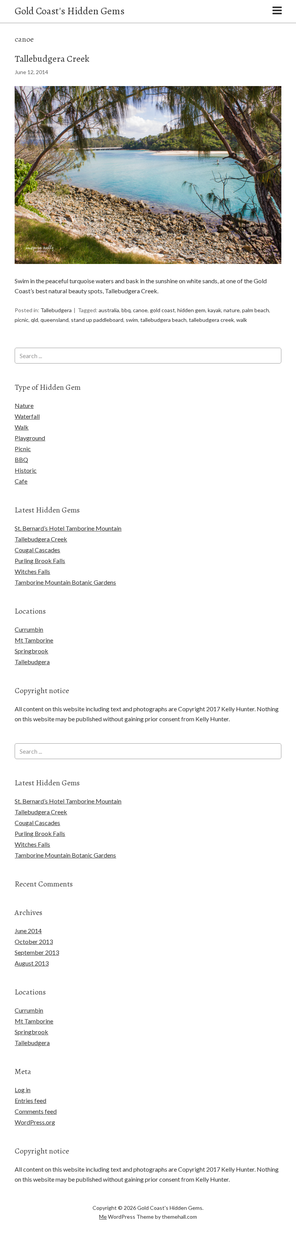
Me (103, 1216)
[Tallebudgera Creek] (148, 270)
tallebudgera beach (163, 319)
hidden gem (191, 310)
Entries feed (30, 1100)
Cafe (21, 481)
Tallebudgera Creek (52, 58)
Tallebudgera (56, 310)
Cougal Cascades (37, 549)
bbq (126, 310)
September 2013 (37, 952)
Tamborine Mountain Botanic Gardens (65, 582)
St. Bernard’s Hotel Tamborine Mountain (68, 528)
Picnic (23, 448)
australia (109, 310)
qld (34, 319)
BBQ (21, 459)
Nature (24, 405)
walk (241, 319)
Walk (22, 427)
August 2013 (32, 963)
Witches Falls (32, 571)
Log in (22, 1089)
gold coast (162, 310)
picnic (22, 319)
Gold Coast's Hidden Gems (69, 11)
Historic (26, 470)
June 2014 (28, 930)
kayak (214, 310)
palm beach (255, 310)
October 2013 (34, 941)
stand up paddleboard (97, 319)
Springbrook (31, 651)
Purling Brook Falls (40, 560)
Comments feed (36, 1111)
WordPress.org (35, 1122)
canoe (140, 310)
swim (132, 319)
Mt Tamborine (34, 640)
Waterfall (27, 416)
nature (232, 310)
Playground (30, 437)
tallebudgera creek (211, 319)
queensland (54, 319)
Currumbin (29, 629)
